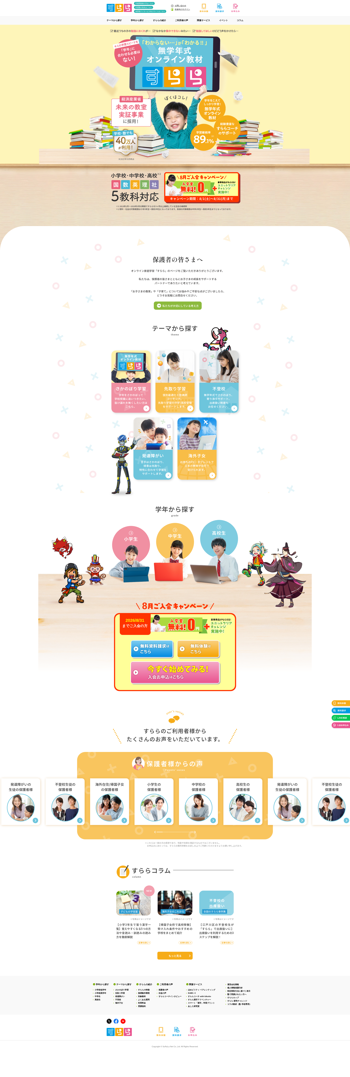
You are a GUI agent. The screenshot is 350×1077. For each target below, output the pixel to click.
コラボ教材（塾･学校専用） (239, 1004)
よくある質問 (144, 1000)
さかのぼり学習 (122, 990)
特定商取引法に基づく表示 (238, 991)
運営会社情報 (233, 984)
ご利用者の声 (166, 984)
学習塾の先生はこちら (143, 7)
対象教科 (142, 996)
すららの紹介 (145, 984)
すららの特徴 (144, 990)
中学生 (97, 996)
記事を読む (143, 942)
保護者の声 (163, 990)
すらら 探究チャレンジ (237, 1001)
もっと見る (175, 955)
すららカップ (233, 997)
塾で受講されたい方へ (237, 994)
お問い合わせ (180, 6)
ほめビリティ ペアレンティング (201, 990)
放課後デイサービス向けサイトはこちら (150, 11)
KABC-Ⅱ (192, 993)
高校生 (97, 1000)
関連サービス (195, 984)
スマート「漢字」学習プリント (201, 1003)
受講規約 (142, 1006)
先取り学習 (120, 993)
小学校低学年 (100, 990)
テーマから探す (124, 984)
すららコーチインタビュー (170, 996)
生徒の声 (162, 993)
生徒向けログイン (182, 9)
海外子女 (119, 1003)
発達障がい (120, 996)
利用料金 (142, 1003)
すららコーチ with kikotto (199, 996)
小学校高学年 (100, 993)
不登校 (118, 1000)
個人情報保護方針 (235, 988)
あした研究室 (193, 1006)
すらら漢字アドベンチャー (199, 1000)
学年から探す (102, 984)
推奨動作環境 (144, 993)
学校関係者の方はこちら (144, 3)
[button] (155, 832)
